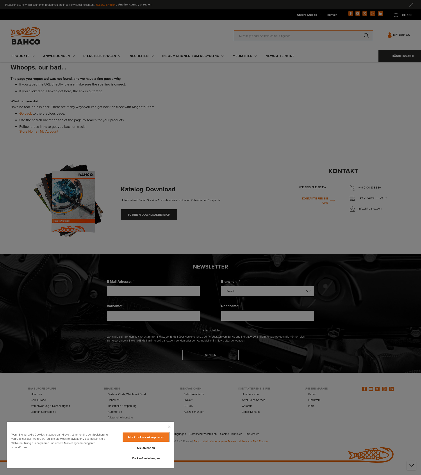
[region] (90, 445)
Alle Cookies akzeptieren (146, 437)
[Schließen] (169, 426)
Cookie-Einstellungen (146, 458)
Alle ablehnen (146, 448)
